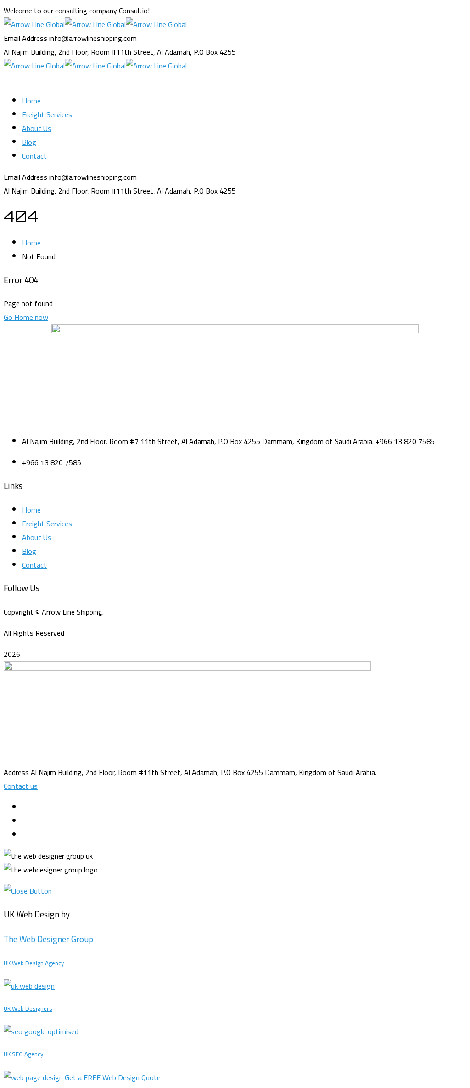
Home (31, 243)
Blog (29, 551)
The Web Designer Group (48, 939)
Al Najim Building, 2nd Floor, (46, 52)
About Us (36, 537)
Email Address (25, 38)
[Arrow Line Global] (34, 24)
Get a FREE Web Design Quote (113, 1077)
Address (16, 772)
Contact (34, 565)
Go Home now (26, 317)
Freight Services (47, 523)
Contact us (21, 786)
